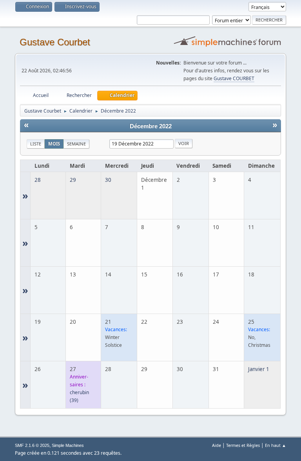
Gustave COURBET (234, 78)
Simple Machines (68, 445)
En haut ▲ (275, 445)
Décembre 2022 (151, 126)
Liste (35, 144)
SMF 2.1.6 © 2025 (32, 445)
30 (108, 179)
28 (37, 179)
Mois (54, 144)
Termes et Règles (243, 445)
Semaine (76, 144)
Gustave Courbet (55, 42)
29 (73, 179)
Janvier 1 (258, 369)
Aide (216, 445)
